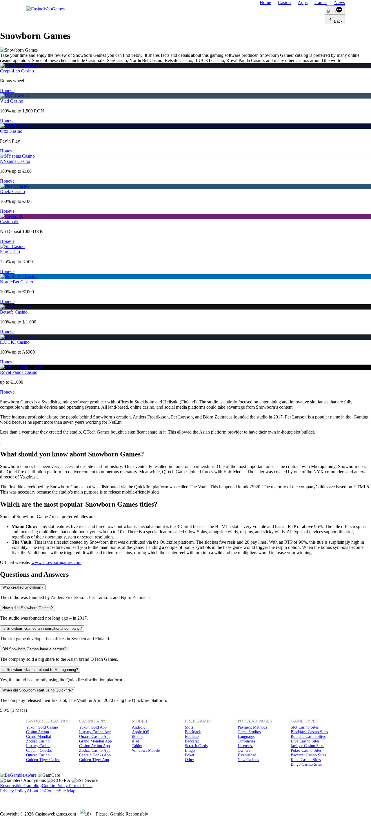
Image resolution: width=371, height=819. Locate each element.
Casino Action (37, 732)
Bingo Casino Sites (306, 764)
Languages (246, 736)
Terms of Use (80, 785)
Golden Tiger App (94, 760)
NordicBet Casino (16, 281)
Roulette (192, 736)
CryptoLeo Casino (17, 70)
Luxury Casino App (95, 732)
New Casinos (248, 760)
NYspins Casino (15, 161)
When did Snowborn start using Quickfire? (37, 690)
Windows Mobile (146, 750)
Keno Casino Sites (306, 760)
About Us (36, 790)
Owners (244, 750)
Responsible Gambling (21, 785)
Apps (303, 2)
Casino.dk (9, 221)
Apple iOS (140, 732)
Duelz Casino (12, 191)
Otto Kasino (11, 131)
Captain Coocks (39, 750)
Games (320, 2)
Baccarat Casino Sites (308, 755)
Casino (284, 2)
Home (265, 2)
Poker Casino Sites (306, 750)
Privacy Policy (13, 790)
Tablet (137, 746)
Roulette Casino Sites (308, 736)
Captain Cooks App (95, 755)
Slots (189, 727)
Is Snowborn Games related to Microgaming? (40, 669)
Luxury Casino (38, 746)
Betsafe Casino (14, 312)
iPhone (137, 736)
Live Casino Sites (305, 741)
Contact (52, 790)
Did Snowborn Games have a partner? (34, 649)
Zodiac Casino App (94, 750)
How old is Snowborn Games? (27, 608)
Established (247, 755)
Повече (7, 90)
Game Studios (249, 732)
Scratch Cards (196, 746)
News (339, 2)
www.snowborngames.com (56, 562)
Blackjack (193, 732)
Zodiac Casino (38, 741)
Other (189, 760)
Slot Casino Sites (305, 727)
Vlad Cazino (11, 101)
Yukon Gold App (93, 727)
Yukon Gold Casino (42, 727)
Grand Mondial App (95, 741)
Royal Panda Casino (18, 372)
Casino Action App (94, 746)
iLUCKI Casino (15, 342)
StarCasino (10, 251)
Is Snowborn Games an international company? (42, 628)
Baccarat (192, 741)
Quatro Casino (38, 755)
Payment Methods (252, 727)
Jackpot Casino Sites (307, 746)
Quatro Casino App (94, 736)
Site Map (67, 790)
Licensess (245, 746)
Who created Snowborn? (22, 587)
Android (139, 727)
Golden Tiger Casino (43, 760)
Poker (189, 755)
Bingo (190, 750)
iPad (135, 741)
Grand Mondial (38, 736)
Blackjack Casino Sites (309, 732)
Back (338, 21)
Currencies (246, 741)
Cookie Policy (55, 785)
